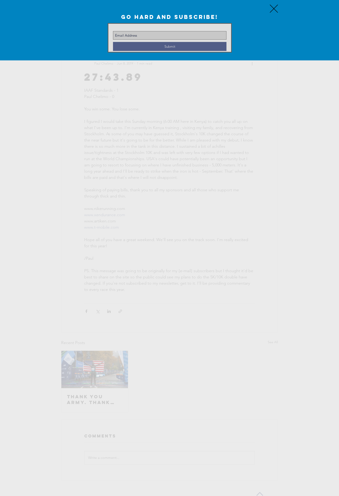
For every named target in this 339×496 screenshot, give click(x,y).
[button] (274, 9)
